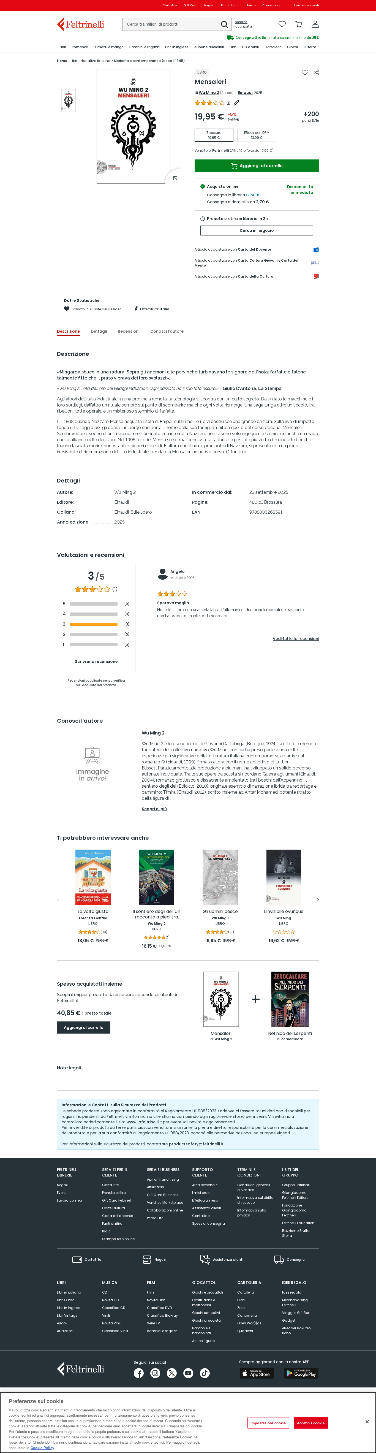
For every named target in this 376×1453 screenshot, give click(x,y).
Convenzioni (271, 5)
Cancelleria (247, 1315)
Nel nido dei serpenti (290, 1034)
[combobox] (176, 24)
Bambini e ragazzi (162, 1331)
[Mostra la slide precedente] (58, 899)
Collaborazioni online (165, 1210)
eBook (62, 1323)
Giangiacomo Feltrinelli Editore (295, 1195)
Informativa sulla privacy (251, 1213)
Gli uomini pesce (220, 912)
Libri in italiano (69, 1292)
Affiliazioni (155, 1187)
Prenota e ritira (114, 1192)
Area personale (204, 1185)
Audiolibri (65, 1331)
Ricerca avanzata (243, 24)
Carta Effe (110, 1185)
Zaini (241, 1307)
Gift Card (191, 5)
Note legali (69, 1068)
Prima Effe (155, 1218)
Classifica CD (113, 1307)
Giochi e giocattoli (207, 1292)
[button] (224, 24)
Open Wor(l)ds (249, 1323)
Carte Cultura (113, 1208)
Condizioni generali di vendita (253, 1187)
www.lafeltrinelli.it (144, 1122)
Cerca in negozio (257, 230)
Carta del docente (117, 1215)
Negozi (209, 5)
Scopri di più (154, 809)
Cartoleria (245, 1292)
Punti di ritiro (230, 5)
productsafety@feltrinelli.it (196, 1144)
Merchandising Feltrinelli (295, 1302)
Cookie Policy (42, 1447)
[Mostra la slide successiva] (318, 899)
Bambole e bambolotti (201, 1330)
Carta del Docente (254, 249)
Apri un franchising (163, 1179)
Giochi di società (206, 1320)
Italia (164, 309)
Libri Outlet (65, 1300)
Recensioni (128, 331)
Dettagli (99, 331)
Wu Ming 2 (209, 92)
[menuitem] (63, 47)
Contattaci (201, 1215)
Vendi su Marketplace (165, 1202)
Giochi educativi (206, 1312)
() (228, 103)
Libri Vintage (67, 1315)
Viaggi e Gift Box (296, 1312)
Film (150, 1292)
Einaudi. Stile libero (133, 512)
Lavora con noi (69, 1200)
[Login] (315, 24)
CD (104, 1292)
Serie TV (153, 1323)
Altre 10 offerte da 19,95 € (251, 150)
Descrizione (68, 331)
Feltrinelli (220, 150)
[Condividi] (316, 72)
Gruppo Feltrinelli (296, 1185)
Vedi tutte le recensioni (296, 638)
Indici (106, 1231)
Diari (241, 1300)
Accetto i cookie (311, 1422)
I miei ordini (201, 1192)
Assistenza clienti (306, 5)
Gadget (288, 1320)
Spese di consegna (208, 1223)
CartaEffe (170, 5)
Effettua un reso (205, 1200)
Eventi (251, 5)
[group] (68, 100)
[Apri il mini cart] (299, 24)
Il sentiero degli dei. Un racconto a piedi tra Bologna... (156, 914)
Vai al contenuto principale (80, 5)
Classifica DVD (159, 1307)
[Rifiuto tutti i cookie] (367, 1422)
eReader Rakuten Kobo (296, 1330)
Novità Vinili (111, 1323)
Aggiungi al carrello (261, 166)
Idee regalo (291, 1292)
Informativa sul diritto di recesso (255, 1200)
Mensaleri (221, 1034)
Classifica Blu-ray (162, 1315)
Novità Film (156, 1300)
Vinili (106, 1315)
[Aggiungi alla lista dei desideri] (305, 72)
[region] (188, 1422)
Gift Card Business (162, 1194)
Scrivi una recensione (96, 661)
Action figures (203, 1340)
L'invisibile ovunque (284, 912)
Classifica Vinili (115, 1331)
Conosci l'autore (167, 331)
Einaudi (245, 92)
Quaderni (245, 1331)
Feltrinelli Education (298, 1223)
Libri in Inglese (68, 1307)
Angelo (177, 571)
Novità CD (110, 1300)
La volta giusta (93, 912)
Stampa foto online (118, 1239)
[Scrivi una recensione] (236, 102)
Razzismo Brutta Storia (296, 1233)
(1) (115, 589)
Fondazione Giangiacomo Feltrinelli (294, 1210)
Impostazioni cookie (268, 1422)
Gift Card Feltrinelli (117, 1200)
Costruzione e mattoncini (203, 1302)
